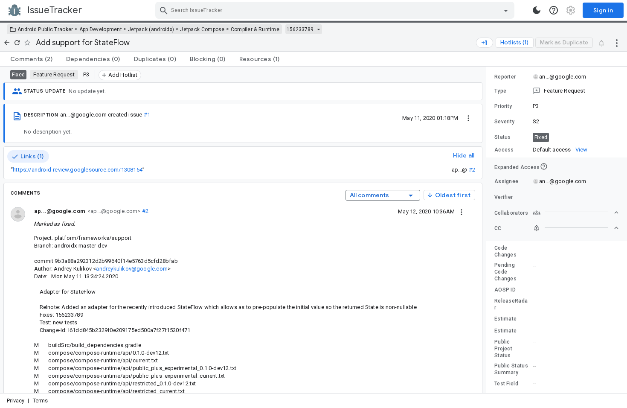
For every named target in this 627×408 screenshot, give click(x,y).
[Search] (164, 10)
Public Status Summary (511, 369)
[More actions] (617, 43)
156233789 (300, 29)
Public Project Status (503, 348)
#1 (147, 114)
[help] (553, 10)
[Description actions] (468, 118)
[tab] (31, 59)
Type (500, 91)
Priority (503, 106)
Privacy (15, 400)
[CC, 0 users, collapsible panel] (576, 228)
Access (504, 150)
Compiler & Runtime (255, 29)
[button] (556, 91)
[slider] (487, 230)
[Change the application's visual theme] (536, 10)
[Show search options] (506, 10)
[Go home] (7, 43)
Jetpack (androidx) (151, 29)
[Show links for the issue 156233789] (318, 29)
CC (498, 228)
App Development (100, 29)
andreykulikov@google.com (131, 268)
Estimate (505, 319)
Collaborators (511, 213)
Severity (504, 122)
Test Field (506, 384)
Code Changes (505, 251)
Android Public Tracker (45, 29)
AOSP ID (505, 290)
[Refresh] (17, 43)
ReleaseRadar (511, 304)
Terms (40, 400)
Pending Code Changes (505, 272)
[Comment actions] (461, 211)
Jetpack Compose (202, 29)
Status (502, 137)
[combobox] (336, 10)
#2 (472, 169)
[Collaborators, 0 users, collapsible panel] (576, 212)
